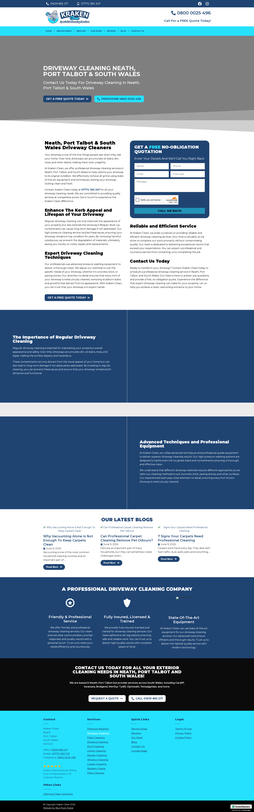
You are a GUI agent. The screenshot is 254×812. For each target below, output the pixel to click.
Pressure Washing (98, 729)
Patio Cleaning (96, 737)
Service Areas (64, 31)
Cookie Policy (183, 737)
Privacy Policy (183, 733)
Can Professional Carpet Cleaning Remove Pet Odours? (127, 538)
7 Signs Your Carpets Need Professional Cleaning (180, 538)
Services (81, 31)
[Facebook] (199, 3)
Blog (123, 31)
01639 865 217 (59, 750)
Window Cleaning (97, 759)
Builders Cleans (96, 768)
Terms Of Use (183, 729)
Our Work (96, 31)
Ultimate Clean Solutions (58, 794)
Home (49, 31)
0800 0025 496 (66, 757)
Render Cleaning (97, 755)
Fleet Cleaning (95, 773)
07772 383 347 (90, 189)
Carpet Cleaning (96, 764)
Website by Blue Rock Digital (58, 808)
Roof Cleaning (95, 746)
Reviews (111, 31)
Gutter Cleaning (96, 751)
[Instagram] (207, 3)
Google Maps (139, 751)
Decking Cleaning (97, 742)
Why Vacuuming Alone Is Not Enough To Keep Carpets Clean (68, 540)
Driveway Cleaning (98, 733)
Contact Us (137, 31)
